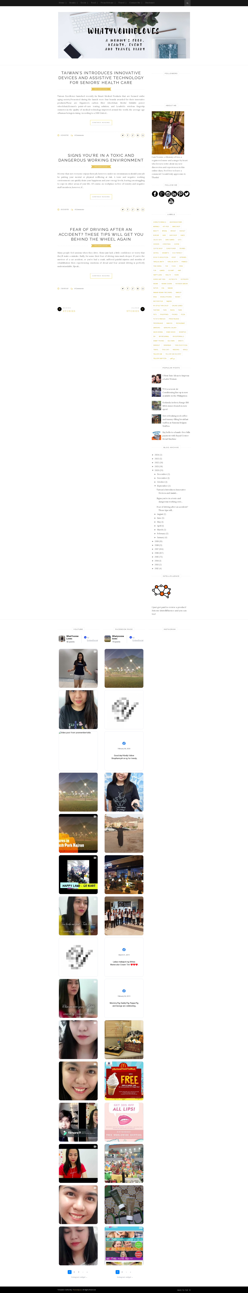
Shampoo (182, 332)
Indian (155, 284)
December (162, 474)
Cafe (164, 235)
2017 (157, 549)
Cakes (182, 235)
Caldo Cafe (157, 240)
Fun (154, 270)
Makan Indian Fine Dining (162, 292)
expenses (183, 257)
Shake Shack (170, 332)
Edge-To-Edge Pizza (160, 257)
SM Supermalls (178, 336)
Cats (179, 240)
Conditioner (171, 248)
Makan (170, 288)
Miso (155, 297)
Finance (184, 262)
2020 (157, 470)
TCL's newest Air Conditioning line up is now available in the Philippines (175, 392)
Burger (156, 235)
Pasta (172, 310)
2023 (157, 458)
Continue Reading (101, 122)
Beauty (72, 2)
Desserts (165, 253)
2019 (157, 541)
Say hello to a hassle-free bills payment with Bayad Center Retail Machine (176, 435)
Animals (156, 226)
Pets (155, 314)
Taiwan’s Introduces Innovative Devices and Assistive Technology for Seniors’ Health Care (101, 78)
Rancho (169, 323)
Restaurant (180, 323)
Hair (179, 270)
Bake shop (176, 226)
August (160, 514)
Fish (166, 266)
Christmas (167, 244)
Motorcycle (158, 301)
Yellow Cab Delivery (173, 354)
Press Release (107, 2)
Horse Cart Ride (159, 279)
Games (162, 270)
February (161, 533)
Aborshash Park (176, 222)
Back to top (183, 1290)
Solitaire (171, 341)
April (159, 526)
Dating (156, 253)
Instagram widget (79, 1277)
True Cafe (165, 349)
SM (154, 336)
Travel (121, 2)
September (162, 486)
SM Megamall (164, 336)
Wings (185, 349)
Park (165, 310)
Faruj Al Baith (172, 262)
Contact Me (134, 2)
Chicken (156, 244)
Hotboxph (184, 279)
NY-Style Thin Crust (160, 306)
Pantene (156, 310)
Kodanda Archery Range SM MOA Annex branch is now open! (175, 406)
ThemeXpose (77, 1290)
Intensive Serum (181, 284)
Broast (173, 231)
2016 (157, 553)
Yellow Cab (157, 354)
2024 (157, 455)
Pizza (183, 314)
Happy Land (157, 275)
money (177, 297)
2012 (157, 568)
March (160, 529)
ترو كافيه (172, 358)
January (161, 537)
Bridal (164, 231)
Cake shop (173, 235)
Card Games (169, 240)
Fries (181, 266)
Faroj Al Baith (158, 262)
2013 (157, 564)
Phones (174, 314)
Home (61, 2)
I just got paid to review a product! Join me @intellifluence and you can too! (169, 610)
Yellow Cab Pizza (159, 358)
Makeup (178, 292)
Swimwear (167, 345)
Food (93, 2)
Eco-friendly (177, 253)
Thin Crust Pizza (181, 345)
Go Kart (171, 270)
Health (168, 275)
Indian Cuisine (166, 284)
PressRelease (101, 89)
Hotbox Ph (173, 279)
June (159, 518)
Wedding (176, 349)
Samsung (156, 327)
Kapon (155, 288)
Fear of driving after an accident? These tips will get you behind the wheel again (101, 234)
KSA (163, 288)
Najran (169, 301)
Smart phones (158, 341)
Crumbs (182, 248)
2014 (157, 560)
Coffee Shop (158, 248)
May (159, 522)
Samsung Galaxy (170, 327)
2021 (157, 466)
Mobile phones (166, 297)
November (162, 478)
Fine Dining (157, 266)
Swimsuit (156, 345)
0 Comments (79, 135)
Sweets (180, 341)
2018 (157, 545)
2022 (157, 462)
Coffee (176, 244)
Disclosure (150, 2)
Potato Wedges (159, 319)
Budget (182, 231)
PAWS (180, 310)
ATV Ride (166, 226)
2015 (157, 557)
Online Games (177, 306)
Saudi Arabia (158, 332)
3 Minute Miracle (159, 222)
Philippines (164, 314)
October (161, 482)
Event (83, 2)
